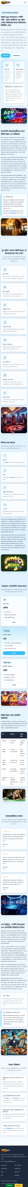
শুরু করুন (14, 685)
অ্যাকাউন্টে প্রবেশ (16, 55)
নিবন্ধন (7, 462)
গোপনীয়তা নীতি (13, 213)
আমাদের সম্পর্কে (4, 1165)
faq (2, 1175)
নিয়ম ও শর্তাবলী (17, 1165)
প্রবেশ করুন (12, 477)
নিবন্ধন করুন (9, 1185)
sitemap (17, 1175)
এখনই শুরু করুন (6, 55)
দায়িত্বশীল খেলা (18, 1168)
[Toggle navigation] (25, 2)
